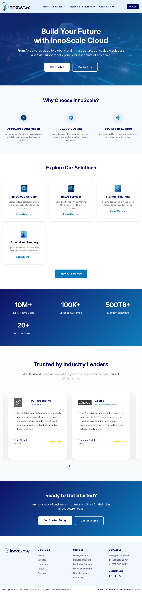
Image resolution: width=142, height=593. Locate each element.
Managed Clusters (82, 559)
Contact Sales (89, 520)
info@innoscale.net (118, 559)
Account (133, 6)
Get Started (57, 67)
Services (57, 6)
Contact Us (105, 6)
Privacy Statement (106, 589)
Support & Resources (81, 6)
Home (45, 6)
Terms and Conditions (130, 589)
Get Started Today (55, 520)
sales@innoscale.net (119, 555)
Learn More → (24, 214)
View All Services (71, 273)
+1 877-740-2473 (118, 564)
